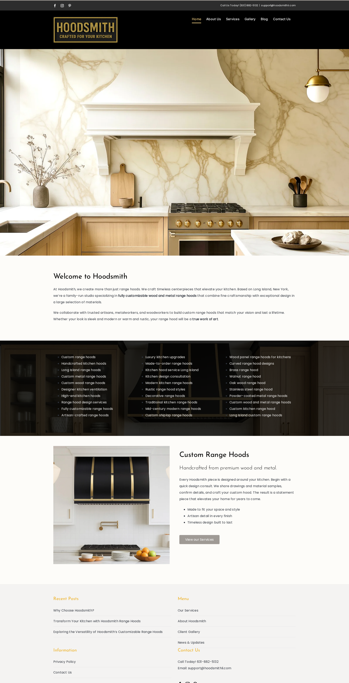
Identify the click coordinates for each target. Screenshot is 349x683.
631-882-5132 (208, 661)
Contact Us (62, 672)
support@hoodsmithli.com (278, 5)
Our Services (188, 610)
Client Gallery (189, 631)
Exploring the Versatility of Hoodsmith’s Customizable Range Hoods (108, 631)
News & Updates (191, 642)
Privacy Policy (64, 661)
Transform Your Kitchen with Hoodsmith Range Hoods (97, 621)
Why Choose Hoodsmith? (73, 610)
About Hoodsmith (192, 621)
